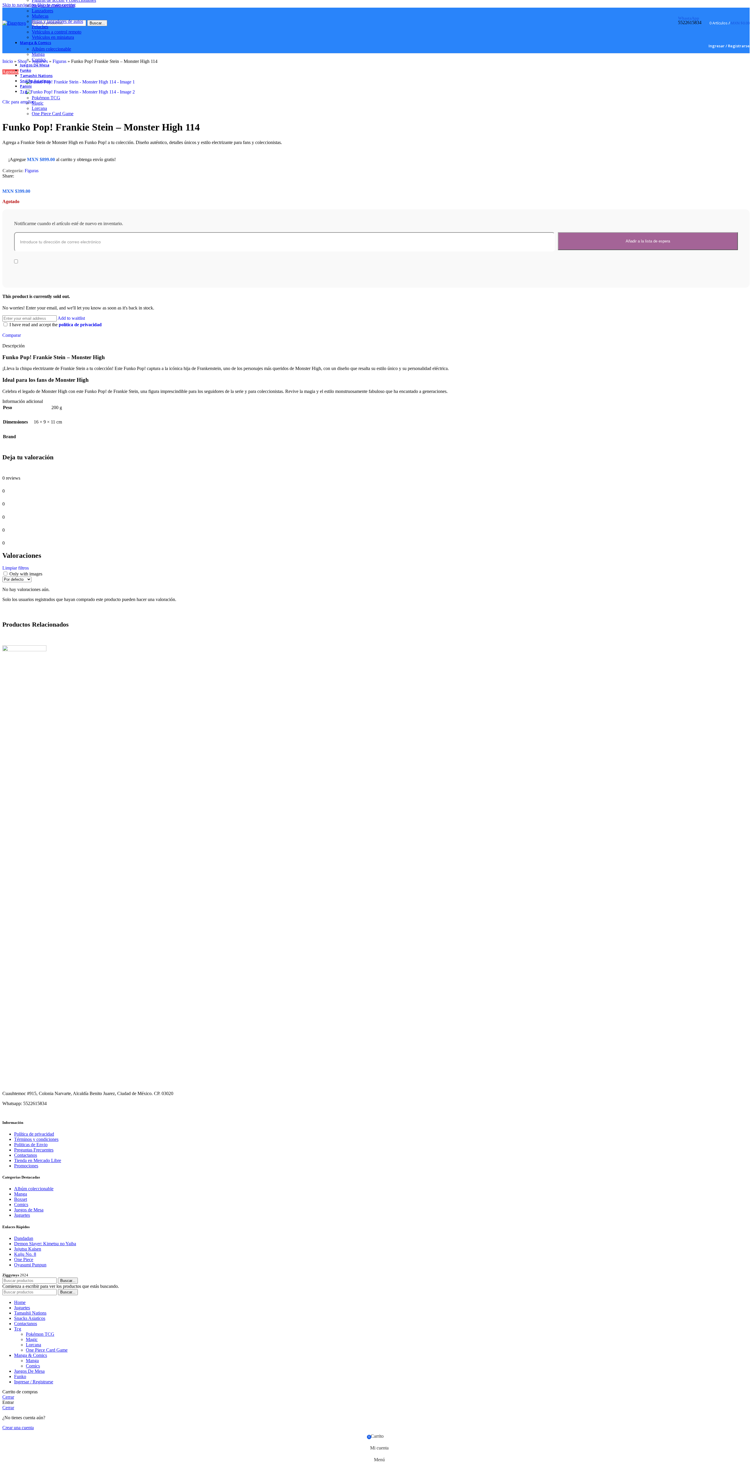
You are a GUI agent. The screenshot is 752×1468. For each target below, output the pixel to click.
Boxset (20, 1199)
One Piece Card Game (52, 113)
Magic (37, 103)
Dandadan (23, 1238)
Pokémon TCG (46, 97)
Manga (38, 54)
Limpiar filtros (15, 567)
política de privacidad (80, 324)
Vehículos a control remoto (56, 31)
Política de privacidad (34, 1133)
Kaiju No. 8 (25, 1254)
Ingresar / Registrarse (33, 1381)
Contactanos (25, 1155)
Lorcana (39, 108)
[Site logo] (14, 23)
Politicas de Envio (31, 1144)
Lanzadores (42, 10)
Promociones (26, 1165)
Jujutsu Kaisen (27, 1248)
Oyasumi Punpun (30, 1264)
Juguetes (22, 1215)
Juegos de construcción (53, 5)
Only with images (25, 573)
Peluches (40, 26)
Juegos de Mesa (28, 1209)
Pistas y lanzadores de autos (57, 21)
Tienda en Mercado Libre (37, 1160)
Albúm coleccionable (51, 48)
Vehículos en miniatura (53, 37)
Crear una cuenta (18, 1427)
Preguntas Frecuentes (33, 1149)
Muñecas (40, 16)
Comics (39, 59)
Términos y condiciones (36, 1139)
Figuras (31, 170)
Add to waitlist (71, 318)
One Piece (23, 1259)
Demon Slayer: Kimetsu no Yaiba (45, 1243)
